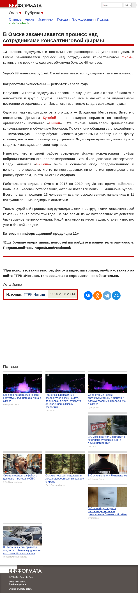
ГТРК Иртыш (34, 294)
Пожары (103, 19)
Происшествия (83, 19)
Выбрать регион (17, 584)
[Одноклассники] (97, 295)
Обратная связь (17, 581)
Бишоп (54, 123)
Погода (62, 19)
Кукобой (49, 118)
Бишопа (42, 164)
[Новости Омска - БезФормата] (21, 4)
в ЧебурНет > (19, 23)
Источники (45, 19)
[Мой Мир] (116, 295)
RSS (29, 589)
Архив (29, 19)
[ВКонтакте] (88, 295)
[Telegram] (107, 295)
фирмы (127, 57)
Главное (15, 19)
